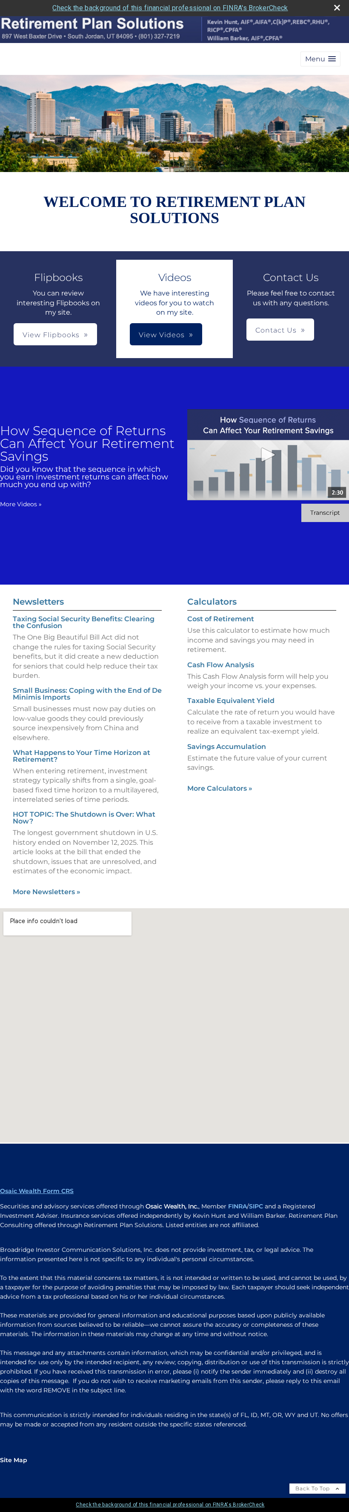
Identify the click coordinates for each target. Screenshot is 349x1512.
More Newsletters (46, 892)
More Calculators (219, 788)
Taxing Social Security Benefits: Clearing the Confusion (83, 622)
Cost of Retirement (220, 619)
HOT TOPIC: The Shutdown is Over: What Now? (84, 817)
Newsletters (38, 602)
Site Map (13, 1460)
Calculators (212, 602)
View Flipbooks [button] (51, 335)
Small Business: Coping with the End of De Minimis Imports (87, 693)
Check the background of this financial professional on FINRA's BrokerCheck (170, 8)
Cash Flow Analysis (220, 665)
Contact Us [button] (276, 330)
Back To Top (313, 1488)
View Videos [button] (162, 335)
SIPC (256, 1206)
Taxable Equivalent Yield (231, 701)
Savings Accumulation (226, 747)
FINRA (237, 1206)
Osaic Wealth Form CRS (37, 1191)
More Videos (21, 504)
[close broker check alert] (337, 7)
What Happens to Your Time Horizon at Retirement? (81, 756)
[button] (320, 59)
